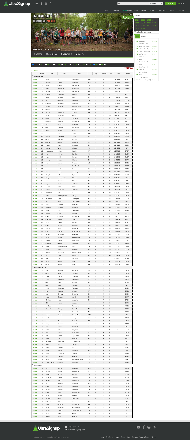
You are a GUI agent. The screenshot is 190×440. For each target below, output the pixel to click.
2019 (154, 23)
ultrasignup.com (78, 429)
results (35, 79)
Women (143, 36)
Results (116, 10)
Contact (181, 10)
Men (137, 37)
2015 (154, 26)
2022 (137, 23)
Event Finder (130, 10)
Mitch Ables (142, 49)
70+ (89, 65)
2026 (137, 20)
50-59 (74, 65)
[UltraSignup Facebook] (42, 3)
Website (38, 54)
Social (81, 54)
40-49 (66, 65)
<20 (42, 65)
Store (152, 10)
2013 (143, 28)
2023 (154, 20)
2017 (143, 26)
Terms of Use (144, 437)
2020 (149, 23)
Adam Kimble (143, 46)
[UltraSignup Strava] (51, 3)
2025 (143, 20)
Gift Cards (162, 10)
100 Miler (128, 68)
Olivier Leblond (143, 51)
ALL (36, 65)
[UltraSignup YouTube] (37, 3)
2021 (143, 23)
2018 (137, 26)
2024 (149, 20)
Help (172, 10)
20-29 (49, 65)
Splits (33, 71)
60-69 (82, 65)
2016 (149, 26)
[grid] (82, 246)
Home (107, 10)
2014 (137, 28)
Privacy (153, 437)
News (143, 10)
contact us (77, 427)
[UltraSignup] (17, 3)
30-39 (57, 65)
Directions (67, 54)
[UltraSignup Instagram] (46, 3)
